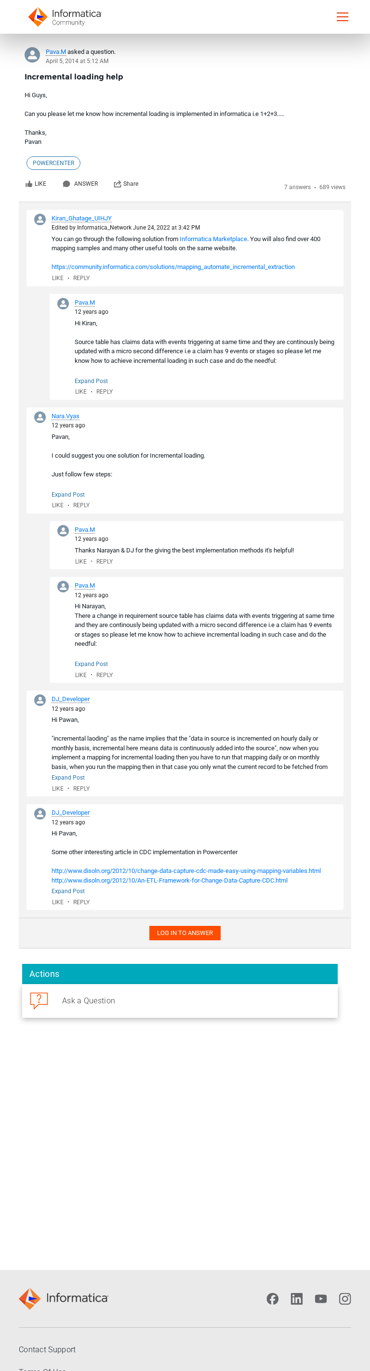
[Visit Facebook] (272, 1299)
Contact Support (47, 1349)
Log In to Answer (185, 932)
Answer (86, 183)
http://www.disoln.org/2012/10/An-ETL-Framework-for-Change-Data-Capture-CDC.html (170, 880)
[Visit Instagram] (345, 1299)
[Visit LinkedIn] (297, 1299)
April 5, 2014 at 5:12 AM (77, 61)
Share (130, 183)
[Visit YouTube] (321, 1299)
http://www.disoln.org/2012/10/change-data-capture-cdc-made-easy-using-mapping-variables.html (186, 870)
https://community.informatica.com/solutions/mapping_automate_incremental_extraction (173, 266)
